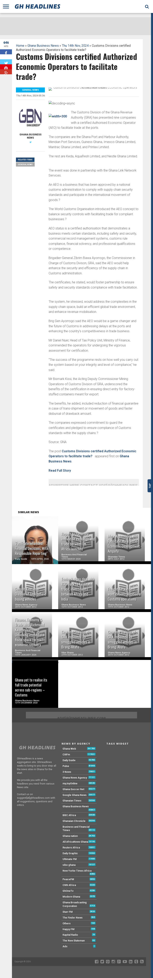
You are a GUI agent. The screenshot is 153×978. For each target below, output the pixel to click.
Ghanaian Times (72, 800)
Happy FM (69, 929)
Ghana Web (69, 748)
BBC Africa (69, 815)
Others (67, 923)
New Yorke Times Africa (77, 870)
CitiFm (66, 754)
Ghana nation (70, 835)
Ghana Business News (43, 46)
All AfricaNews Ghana (75, 841)
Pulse (66, 766)
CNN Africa (69, 885)
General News (25, 164)
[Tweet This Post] (6, 61)
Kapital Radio (70, 934)
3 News (67, 771)
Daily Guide (69, 760)
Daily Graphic (70, 853)
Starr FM (68, 911)
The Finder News (72, 917)
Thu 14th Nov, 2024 (75, 46)
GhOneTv (68, 890)
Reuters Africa (71, 847)
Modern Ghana (71, 896)
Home (20, 46)
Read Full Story (60, 470)
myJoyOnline (70, 783)
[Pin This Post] (6, 66)
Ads (65, 946)
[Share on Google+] (6, 71)
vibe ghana (69, 864)
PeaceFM (68, 879)
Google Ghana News (74, 795)
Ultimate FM (70, 859)
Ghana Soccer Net (73, 789)
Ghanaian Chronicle (74, 820)
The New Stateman (74, 940)
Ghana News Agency (75, 777)
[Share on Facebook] (6, 51)
